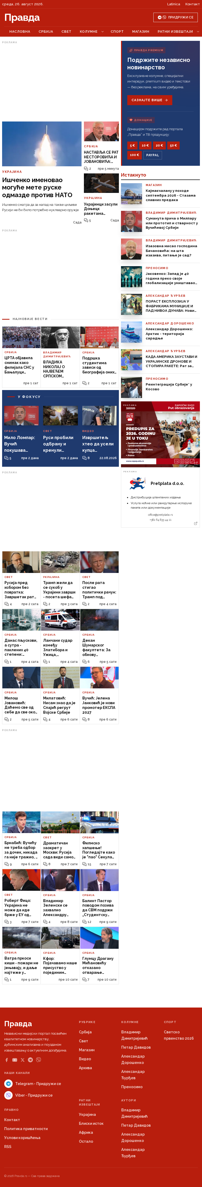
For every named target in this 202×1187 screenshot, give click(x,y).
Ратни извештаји (175, 31)
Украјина (87, 1114)
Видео (85, 1059)
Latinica (173, 4)
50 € (173, 145)
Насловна (19, 31)
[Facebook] (6, 1060)
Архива (85, 1068)
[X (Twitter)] (23, 1060)
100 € (134, 155)
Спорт (117, 31)
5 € (132, 145)
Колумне (89, 31)
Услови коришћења (22, 1138)
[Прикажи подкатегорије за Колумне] (103, 31)
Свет (67, 31)
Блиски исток (91, 1123)
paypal (152, 155)
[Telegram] (30, 1059)
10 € (145, 145)
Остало (86, 1141)
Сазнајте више (147, 100)
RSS (7, 1147)
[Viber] (38, 1059)
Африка (86, 1132)
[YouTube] (14, 1060)
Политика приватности (26, 1129)
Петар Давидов (136, 1047)
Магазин (140, 31)
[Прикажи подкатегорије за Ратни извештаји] (198, 31)
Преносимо (132, 1087)
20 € (159, 145)
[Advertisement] (60, 82)
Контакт (192, 4)
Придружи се (180, 17)
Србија (46, 31)
